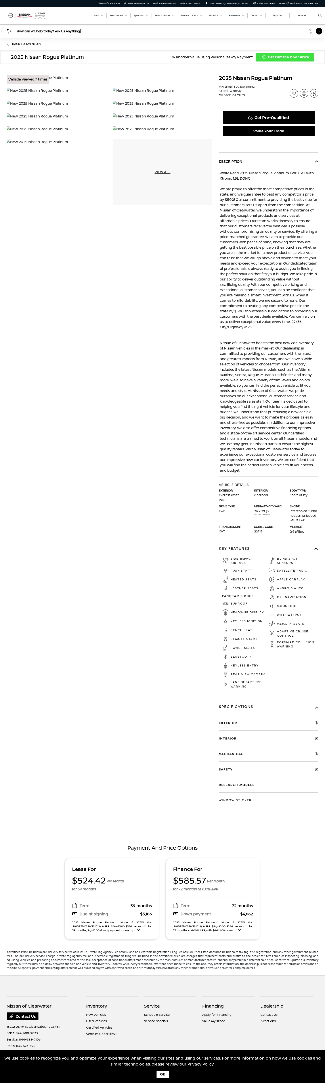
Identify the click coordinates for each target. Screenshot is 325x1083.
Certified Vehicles (99, 1027)
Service (152, 1006)
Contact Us (25, 1016)
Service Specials (156, 1021)
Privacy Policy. (200, 1064)
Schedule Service (157, 1014)
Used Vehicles (96, 1021)
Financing (213, 1006)
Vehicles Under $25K (101, 1034)
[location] (207, 3)
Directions (268, 1021)
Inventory (96, 1006)
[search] (320, 15)
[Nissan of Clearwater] (27, 15)
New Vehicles (96, 1014)
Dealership (271, 1006)
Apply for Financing (216, 1014)
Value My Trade (213, 1021)
